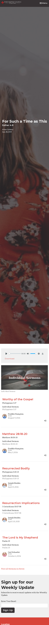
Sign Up (8, 610)
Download (9, 359)
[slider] (15, 353)
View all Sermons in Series (12, 569)
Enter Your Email (8, 601)
